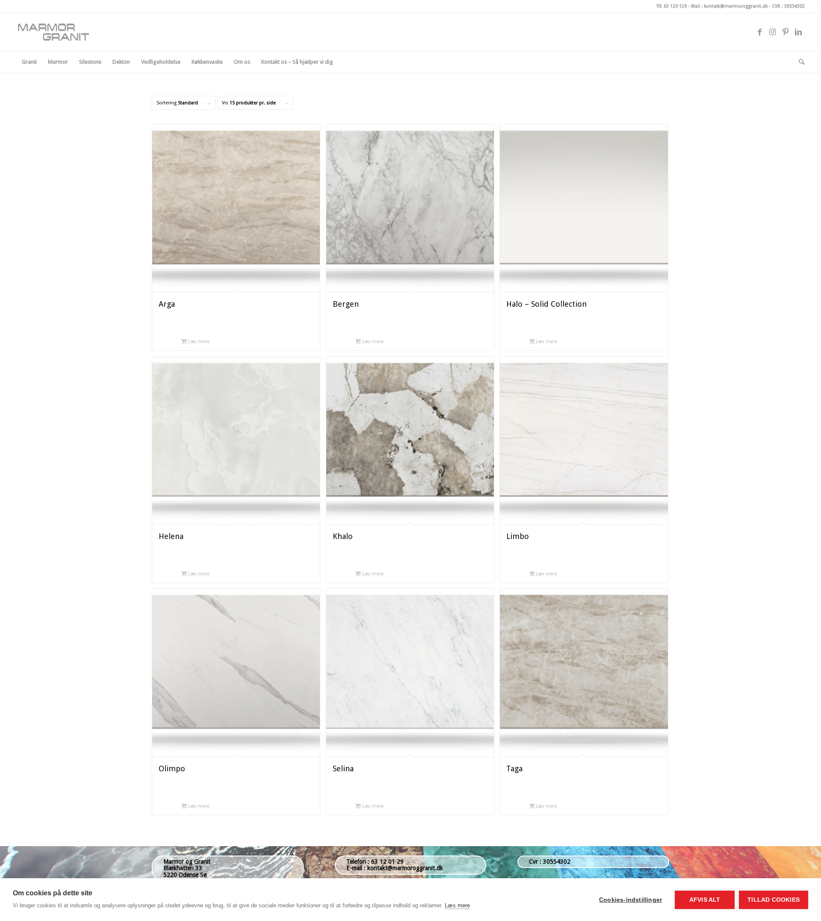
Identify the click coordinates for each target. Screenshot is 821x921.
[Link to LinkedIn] (798, 32)
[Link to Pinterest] (785, 32)
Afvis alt (705, 900)
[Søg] (798, 62)
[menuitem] (29, 62)
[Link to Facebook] (759, 32)
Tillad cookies (773, 900)
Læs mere (198, 341)
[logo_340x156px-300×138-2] (57, 32)
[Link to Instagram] (772, 32)
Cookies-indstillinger (630, 900)
